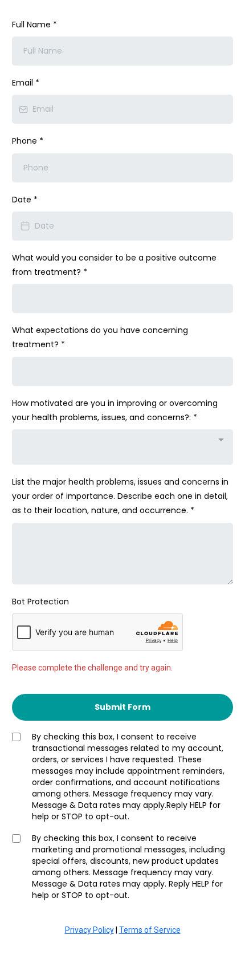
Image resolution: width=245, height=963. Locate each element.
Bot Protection (40, 601)
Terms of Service (150, 929)
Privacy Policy (89, 929)
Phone (27, 141)
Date (25, 199)
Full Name (34, 24)
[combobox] (122, 447)
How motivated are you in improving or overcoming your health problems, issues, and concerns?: (115, 410)
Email (25, 82)
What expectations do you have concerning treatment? (100, 337)
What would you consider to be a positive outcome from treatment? (114, 265)
